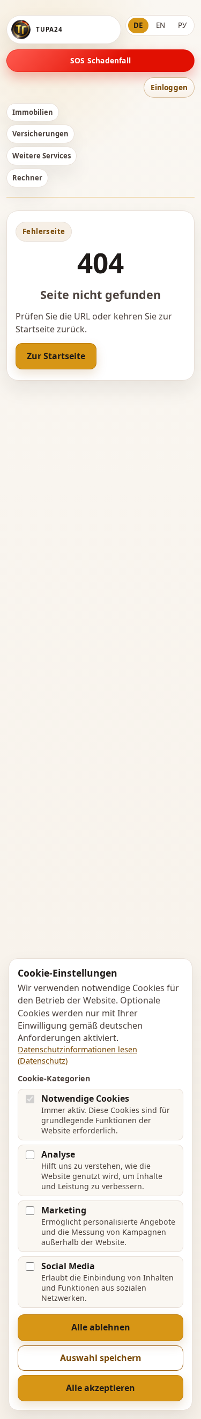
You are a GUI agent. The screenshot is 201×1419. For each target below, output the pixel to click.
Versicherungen (40, 134)
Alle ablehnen (100, 1327)
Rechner (27, 178)
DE (138, 25)
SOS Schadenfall (100, 60)
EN (160, 25)
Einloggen (169, 87)
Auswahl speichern (101, 1358)
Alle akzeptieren (100, 1388)
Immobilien (32, 112)
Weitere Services (41, 156)
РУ (182, 25)
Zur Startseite (56, 356)
